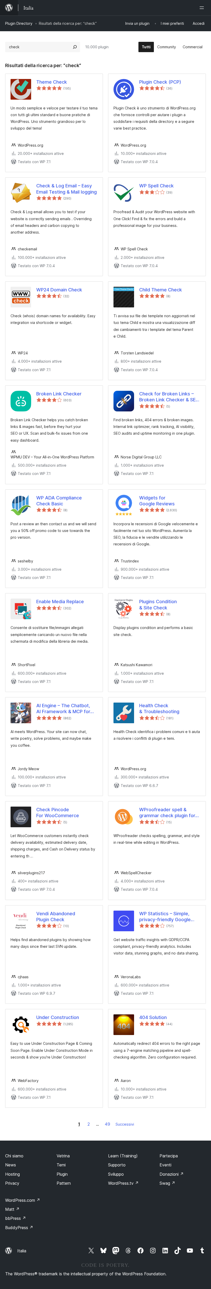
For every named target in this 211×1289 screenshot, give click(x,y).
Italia (21, 1250)
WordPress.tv (123, 1183)
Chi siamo (14, 1155)
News (10, 1164)
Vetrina (63, 1155)
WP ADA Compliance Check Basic (59, 500)
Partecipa (169, 1155)
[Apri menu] (203, 7)
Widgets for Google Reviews (157, 500)
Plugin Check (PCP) (160, 82)
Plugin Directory (18, 23)
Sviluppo (116, 1174)
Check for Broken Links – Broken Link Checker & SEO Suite (169, 397)
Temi (61, 1164)
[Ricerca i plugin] (75, 47)
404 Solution (153, 1017)
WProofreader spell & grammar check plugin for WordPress (167, 813)
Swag (167, 1183)
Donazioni (172, 1174)
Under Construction (57, 1017)
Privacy (12, 1183)
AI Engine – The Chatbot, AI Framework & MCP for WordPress (63, 709)
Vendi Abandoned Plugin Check (55, 916)
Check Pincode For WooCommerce (57, 812)
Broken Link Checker (59, 393)
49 (107, 1124)
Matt (12, 1209)
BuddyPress (19, 1227)
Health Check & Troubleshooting (159, 708)
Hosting (12, 1174)
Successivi (125, 1124)
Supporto (117, 1164)
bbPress (15, 1218)
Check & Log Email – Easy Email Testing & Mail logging (66, 188)
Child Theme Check (160, 289)
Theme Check (51, 82)
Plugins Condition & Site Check (158, 604)
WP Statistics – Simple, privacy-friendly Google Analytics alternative (165, 917)
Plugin (62, 1174)
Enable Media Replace (60, 601)
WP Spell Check (156, 185)
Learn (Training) (123, 1155)
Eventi (165, 1164)
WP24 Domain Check (59, 289)
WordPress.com (22, 1200)
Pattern (64, 1183)
